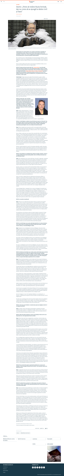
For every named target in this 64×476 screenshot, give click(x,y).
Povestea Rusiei (36, 67)
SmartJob (49, 439)
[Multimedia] (58, 1)
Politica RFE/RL (5, 470)
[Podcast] (61, 1)
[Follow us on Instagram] (37, 467)
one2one (35, 439)
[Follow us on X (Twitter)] (44, 467)
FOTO (34, 444)
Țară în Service (21, 439)
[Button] (46, 18)
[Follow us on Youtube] (35, 467)
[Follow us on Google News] (42, 467)
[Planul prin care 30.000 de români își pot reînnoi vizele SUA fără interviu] (54, 454)
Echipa (4, 472)
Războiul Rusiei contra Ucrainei (9, 439)
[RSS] (39, 467)
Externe (17, 4)
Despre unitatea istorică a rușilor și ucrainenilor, (34, 71)
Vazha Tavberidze (19, 14)
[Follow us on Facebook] (33, 467)
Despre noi (5, 468)
